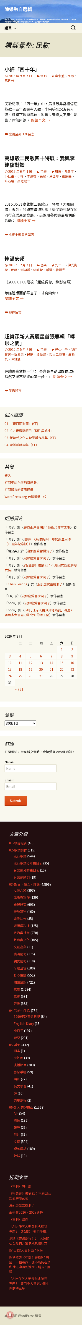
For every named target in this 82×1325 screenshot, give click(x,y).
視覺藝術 (20, 961)
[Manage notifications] (10, 1315)
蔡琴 (49, 269)
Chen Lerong (18, 584)
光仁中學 (61, 349)
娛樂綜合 (20, 918)
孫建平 (69, 171)
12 (30, 662)
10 (10, 662)
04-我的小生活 (19, 1010)
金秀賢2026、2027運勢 (26, 1212)
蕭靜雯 (67, 176)
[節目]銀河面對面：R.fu (26, 1250)
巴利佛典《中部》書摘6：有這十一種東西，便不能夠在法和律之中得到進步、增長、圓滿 (30, 1264)
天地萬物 (20, 911)
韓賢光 (60, 269)
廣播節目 (20, 1065)
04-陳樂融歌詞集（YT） (22, 445)
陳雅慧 (15, 359)
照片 (17, 1079)
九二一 (59, 265)
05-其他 (14, 1044)
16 (72, 662)
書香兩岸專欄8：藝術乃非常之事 (47, 527)
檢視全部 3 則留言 (21, 134)
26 (30, 676)
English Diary (24, 1023)
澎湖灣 (25, 269)
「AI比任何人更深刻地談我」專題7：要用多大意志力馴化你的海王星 (40, 612)
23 (72, 669)
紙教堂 (38, 269)
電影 (43, 75)
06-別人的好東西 (21, 1107)
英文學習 (20, 1086)
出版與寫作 (22, 897)
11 (20, 662)
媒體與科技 (22, 925)
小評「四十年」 (22, 69)
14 (51, 662)
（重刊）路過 (18, 1219)
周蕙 (58, 171)
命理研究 (20, 904)
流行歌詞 (20, 856)
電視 (17, 996)
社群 (17, 1155)
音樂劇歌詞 (22, 877)
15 (62, 662)
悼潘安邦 (15, 258)
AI (15, 1113)
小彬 (20, 176)
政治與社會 (22, 932)
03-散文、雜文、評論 (24, 884)
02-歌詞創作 (18, 850)
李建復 (31, 176)
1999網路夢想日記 (27, 1016)
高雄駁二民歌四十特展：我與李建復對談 (40, 161)
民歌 (71, 75)
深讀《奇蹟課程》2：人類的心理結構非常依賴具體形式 (29, 1240)
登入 (8, 475)
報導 (17, 1127)
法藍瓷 (41, 354)
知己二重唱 (57, 354)
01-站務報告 (18, 843)
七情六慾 (20, 890)
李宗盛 (59, 75)
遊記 (17, 1037)
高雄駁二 (23, 181)
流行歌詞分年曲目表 (28, 863)
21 (51, 669)
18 (20, 669)
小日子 (18, 1030)
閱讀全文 (40, 120)
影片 (17, 1134)
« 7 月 (19, 689)
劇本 (17, 1050)
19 (30, 669)
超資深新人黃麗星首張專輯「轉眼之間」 (40, 339)
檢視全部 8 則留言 (21, 234)
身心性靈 (20, 975)
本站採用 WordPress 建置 (23, 1315)
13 (41, 662)
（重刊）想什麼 (20, 1186)
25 (20, 676)
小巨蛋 (9, 176)
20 (41, 669)
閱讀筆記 (20, 982)
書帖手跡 (20, 1072)
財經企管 (20, 968)
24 (10, 676)
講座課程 (20, 1100)
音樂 (43, 171)
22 (62, 669)
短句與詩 (20, 1148)
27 (41, 676)
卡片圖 (18, 1057)
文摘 (17, 1141)
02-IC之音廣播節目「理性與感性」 (29, 430)
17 (10, 669)
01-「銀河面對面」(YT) (21, 423)
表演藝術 (20, 954)
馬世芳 (9, 80)
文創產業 (20, 947)
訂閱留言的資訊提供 (19, 489)
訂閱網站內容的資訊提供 (22, 482)
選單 (8, 28)
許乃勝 (9, 181)
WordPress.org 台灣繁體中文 (26, 496)
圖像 (17, 1120)
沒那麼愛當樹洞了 (39, 551)
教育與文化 (22, 939)
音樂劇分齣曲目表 (26, 870)
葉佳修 (54, 176)
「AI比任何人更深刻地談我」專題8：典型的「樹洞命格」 (29, 1228)
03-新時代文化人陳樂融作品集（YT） (31, 437)
